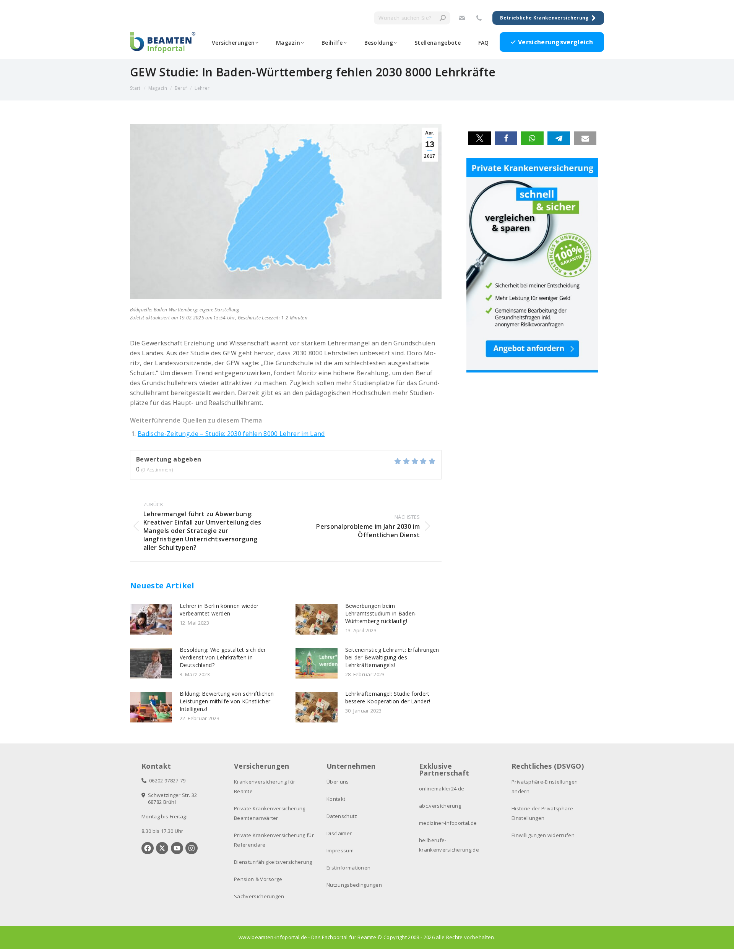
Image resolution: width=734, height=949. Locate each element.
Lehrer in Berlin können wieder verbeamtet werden (219, 609)
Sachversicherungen (259, 896)
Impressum (340, 850)
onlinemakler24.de (441, 788)
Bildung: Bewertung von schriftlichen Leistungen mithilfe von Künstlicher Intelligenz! (227, 701)
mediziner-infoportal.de (448, 822)
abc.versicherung (440, 805)
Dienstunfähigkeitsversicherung (273, 861)
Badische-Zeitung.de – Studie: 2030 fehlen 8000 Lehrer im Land (231, 433)
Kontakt (335, 798)
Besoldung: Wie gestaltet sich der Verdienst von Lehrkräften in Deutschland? (223, 657)
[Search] (443, 17)
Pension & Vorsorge (258, 879)
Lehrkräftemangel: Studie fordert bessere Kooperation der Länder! (387, 697)
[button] (479, 138)
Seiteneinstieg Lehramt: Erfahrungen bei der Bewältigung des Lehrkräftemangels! (392, 657)
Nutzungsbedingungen (354, 884)
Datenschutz (341, 816)
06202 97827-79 (165, 780)
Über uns (337, 781)
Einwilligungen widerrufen (543, 835)
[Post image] (151, 619)
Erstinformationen (348, 867)
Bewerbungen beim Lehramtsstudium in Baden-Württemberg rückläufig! (381, 613)
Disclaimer (339, 833)
